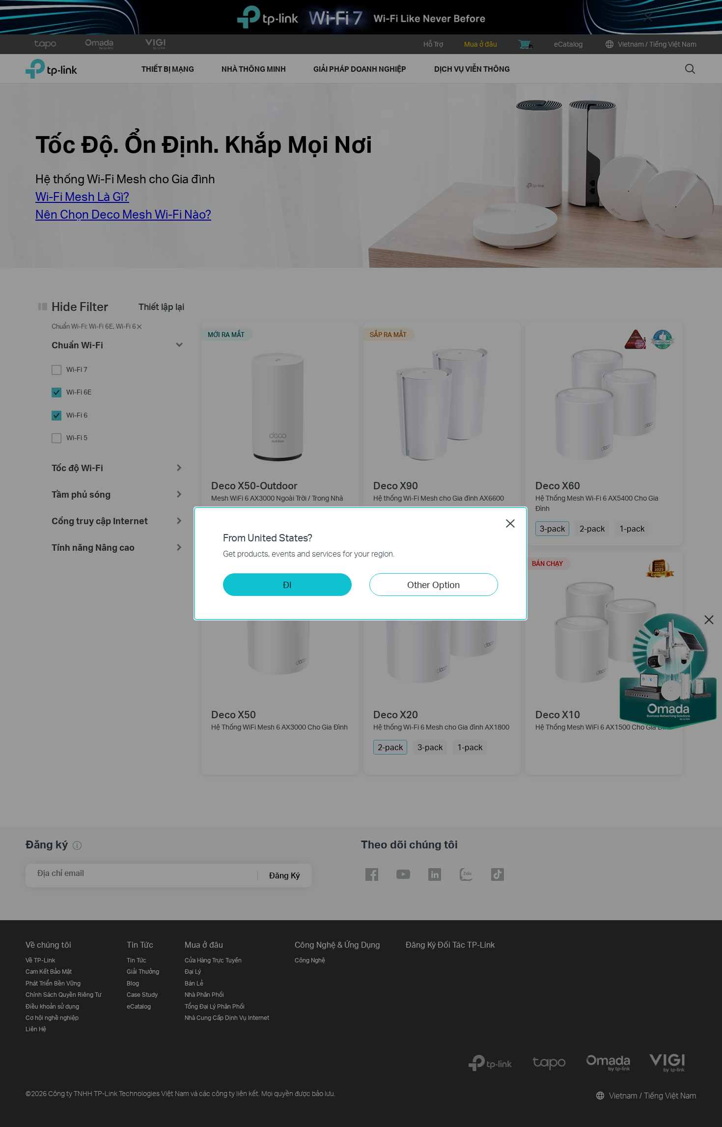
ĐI (287, 584)
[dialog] (361, 563)
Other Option (433, 584)
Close (510, 523)
